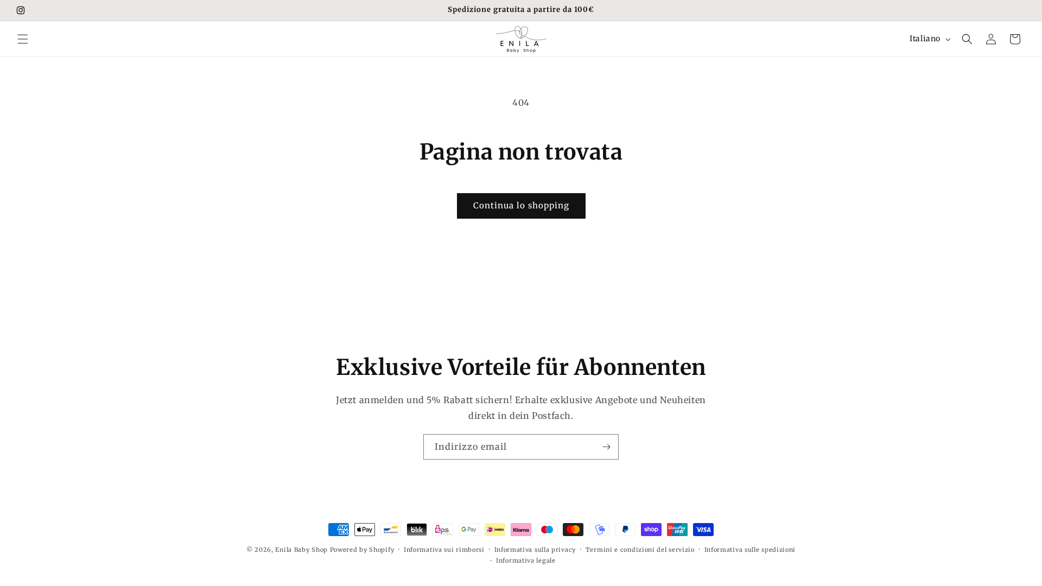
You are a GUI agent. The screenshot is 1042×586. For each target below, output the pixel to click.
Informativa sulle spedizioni (750, 549)
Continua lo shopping (521, 205)
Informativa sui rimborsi (444, 549)
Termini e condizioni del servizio (640, 549)
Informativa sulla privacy (535, 549)
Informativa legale (526, 560)
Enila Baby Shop (301, 549)
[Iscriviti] (606, 447)
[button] (23, 39)
